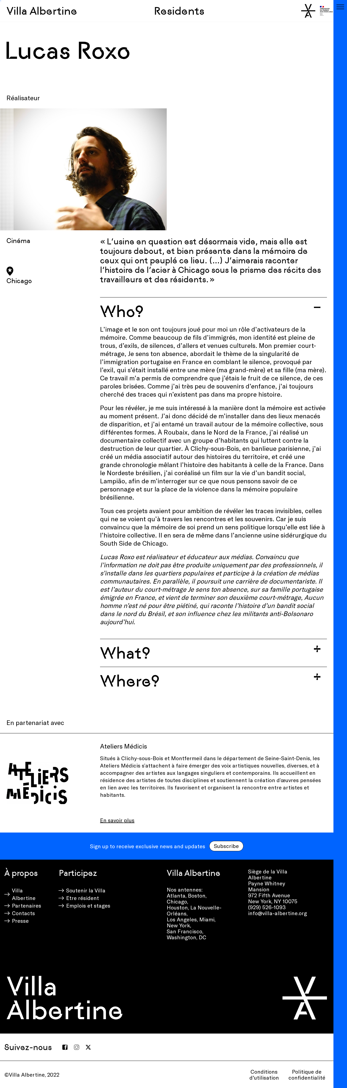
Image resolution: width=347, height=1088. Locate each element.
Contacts (23, 913)
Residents (179, 10)
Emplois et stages (88, 905)
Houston (177, 907)
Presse (20, 920)
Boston (196, 895)
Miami (206, 919)
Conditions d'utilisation (264, 1074)
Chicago (177, 901)
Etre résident (82, 898)
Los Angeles (182, 919)
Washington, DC (186, 937)
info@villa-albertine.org (277, 913)
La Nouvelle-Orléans (194, 910)
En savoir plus (117, 820)
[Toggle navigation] (340, 7)
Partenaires (26, 905)
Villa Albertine (42, 10)
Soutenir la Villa (85, 890)
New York (178, 925)
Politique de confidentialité (306, 1074)
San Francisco (184, 931)
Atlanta (176, 895)
